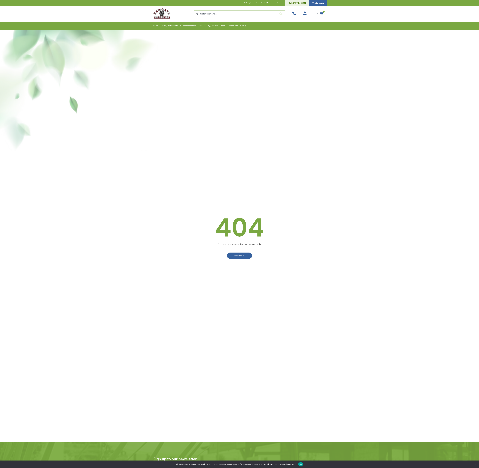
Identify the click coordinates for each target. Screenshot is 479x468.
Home (155, 26)
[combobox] (235, 13)
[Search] (281, 13)
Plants (223, 26)
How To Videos (277, 3)
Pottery (243, 26)
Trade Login (318, 3)
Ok (300, 464)
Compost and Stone (188, 26)
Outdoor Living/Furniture (208, 26)
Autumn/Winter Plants (169, 26)
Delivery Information (251, 3)
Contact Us (265, 3)
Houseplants (233, 26)
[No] (475, 464)
